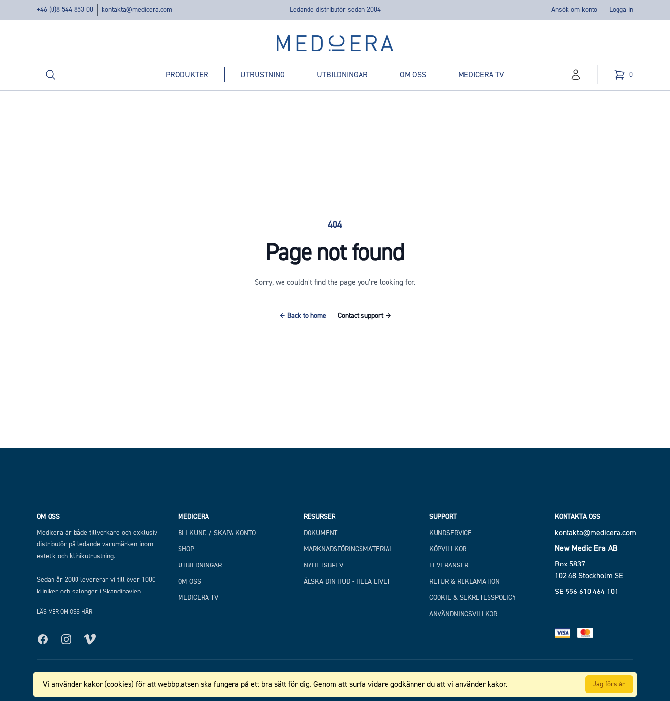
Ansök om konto (574, 9)
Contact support (364, 315)
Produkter (187, 74)
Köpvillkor (447, 549)
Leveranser (448, 565)
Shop (186, 549)
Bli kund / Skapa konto (217, 533)
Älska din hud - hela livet (347, 581)
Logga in (621, 9)
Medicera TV (481, 74)
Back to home (302, 315)
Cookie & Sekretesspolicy (472, 597)
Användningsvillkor (463, 614)
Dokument (320, 533)
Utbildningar (342, 74)
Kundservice (450, 533)
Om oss (413, 74)
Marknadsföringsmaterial (348, 549)
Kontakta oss (577, 516)
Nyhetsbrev (323, 565)
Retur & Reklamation (464, 581)
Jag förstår (609, 684)
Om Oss (189, 581)
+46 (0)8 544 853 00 (65, 9)
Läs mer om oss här (64, 612)
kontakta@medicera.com (137, 9)
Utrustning (262, 74)
